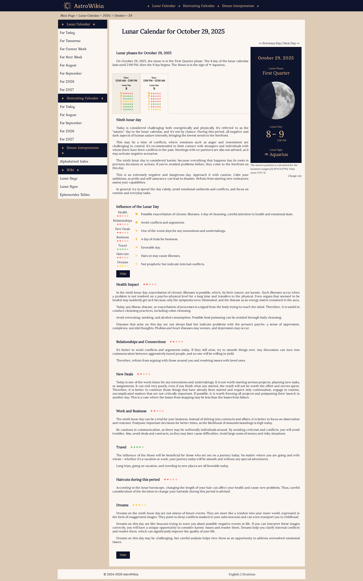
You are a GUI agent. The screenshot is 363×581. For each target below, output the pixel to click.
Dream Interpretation (238, 5)
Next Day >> (291, 43)
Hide (123, 273)
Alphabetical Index (74, 161)
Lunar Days (68, 178)
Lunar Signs (69, 186)
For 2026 (67, 81)
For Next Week (71, 57)
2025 (107, 15)
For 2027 (67, 89)
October (120, 15)
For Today (67, 32)
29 (130, 15)
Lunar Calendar (164, 5)
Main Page (67, 15)
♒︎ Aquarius (217, 65)
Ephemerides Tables (75, 194)
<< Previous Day (270, 43)
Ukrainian (248, 574)
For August (68, 65)
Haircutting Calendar (199, 5)
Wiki (70, 169)
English (234, 574)
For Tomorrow (70, 40)
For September (71, 73)
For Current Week (73, 48)
